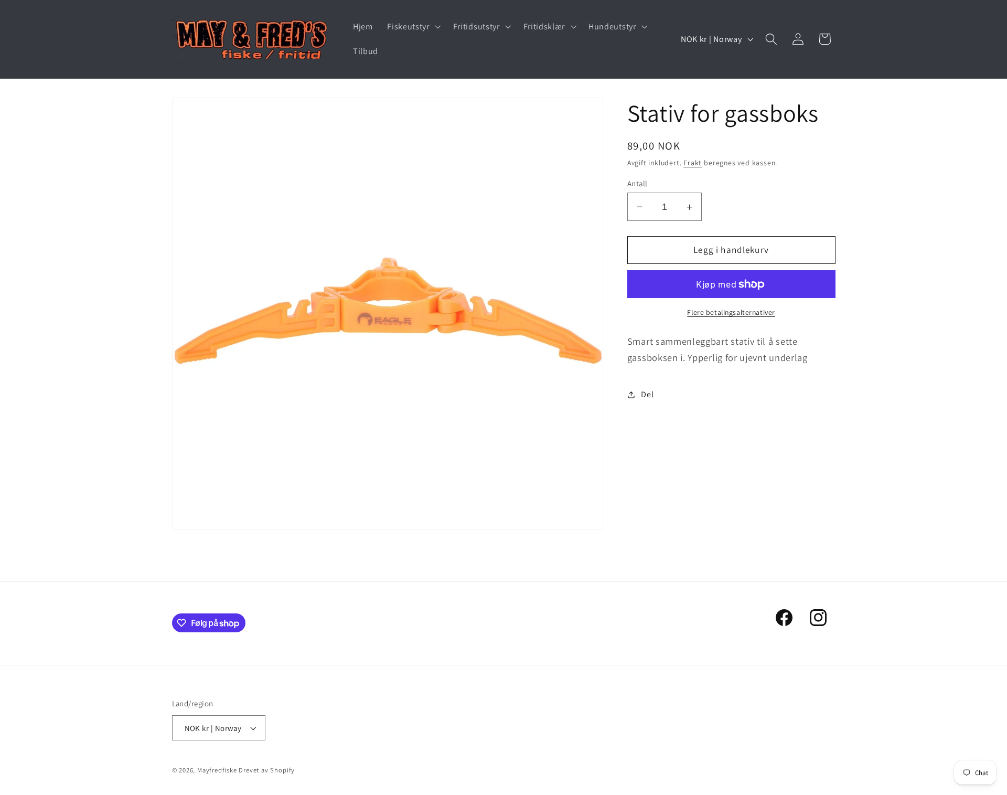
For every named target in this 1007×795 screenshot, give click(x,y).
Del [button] (647, 394)
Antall (637, 183)
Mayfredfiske (217, 770)
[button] (412, 26)
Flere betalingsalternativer (731, 312)
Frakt (692, 163)
